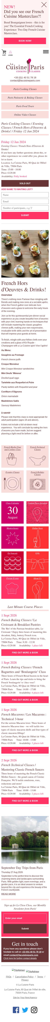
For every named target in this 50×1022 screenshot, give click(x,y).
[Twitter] (25, 1010)
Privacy (25, 980)
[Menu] (46, 52)
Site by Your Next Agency (25, 997)
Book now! (25, 41)
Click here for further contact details (20, 958)
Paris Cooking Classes (16, 123)
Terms (40, 977)
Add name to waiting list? (17, 189)
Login (10, 55)
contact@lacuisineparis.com (25, 80)
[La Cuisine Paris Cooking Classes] (25, 66)
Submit (25, 215)
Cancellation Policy (24, 977)
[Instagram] (34, 1010)
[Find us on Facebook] (16, 1010)
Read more (8, 894)
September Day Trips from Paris (22, 867)
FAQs (8, 977)
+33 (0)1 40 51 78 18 (25, 77)
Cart (4, 55)
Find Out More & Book (25, 652)
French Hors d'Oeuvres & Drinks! (24, 129)
